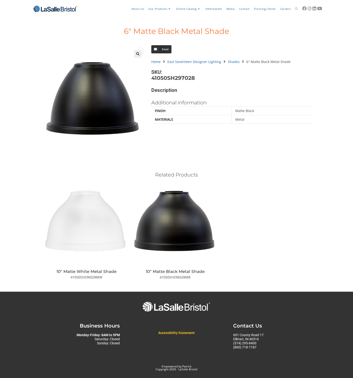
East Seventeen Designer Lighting (194, 61)
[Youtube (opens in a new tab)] (320, 8)
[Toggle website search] (296, 9)
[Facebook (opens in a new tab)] (304, 8)
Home (156, 61)
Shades (234, 61)
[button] (138, 54)
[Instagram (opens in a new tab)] (309, 8)
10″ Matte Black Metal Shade (175, 271)
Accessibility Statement (176, 333)
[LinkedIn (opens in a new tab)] (314, 8)
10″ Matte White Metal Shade (86, 271)
